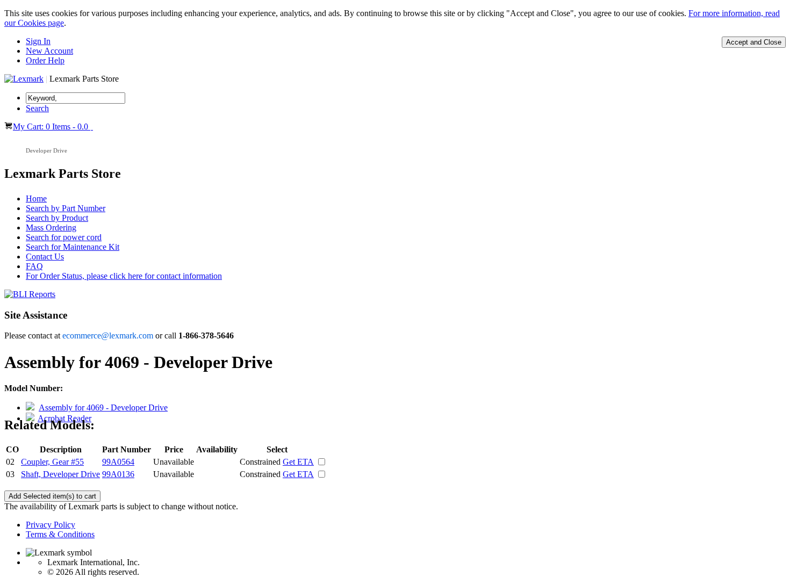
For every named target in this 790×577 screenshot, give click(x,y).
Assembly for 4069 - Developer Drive (103, 407)
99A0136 (118, 474)
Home (36, 198)
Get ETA (298, 461)
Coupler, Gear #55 (52, 461)
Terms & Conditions (60, 534)
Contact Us (45, 256)
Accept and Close (753, 42)
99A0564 (118, 461)
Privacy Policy (50, 524)
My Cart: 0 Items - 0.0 (51, 126)
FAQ (34, 266)
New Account (49, 50)
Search (37, 108)
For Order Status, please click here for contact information (124, 275)
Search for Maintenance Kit (72, 246)
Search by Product (57, 217)
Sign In (38, 41)
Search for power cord (64, 237)
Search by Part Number (65, 208)
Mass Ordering (51, 227)
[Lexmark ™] (24, 78)
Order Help (45, 60)
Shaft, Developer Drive (60, 474)
